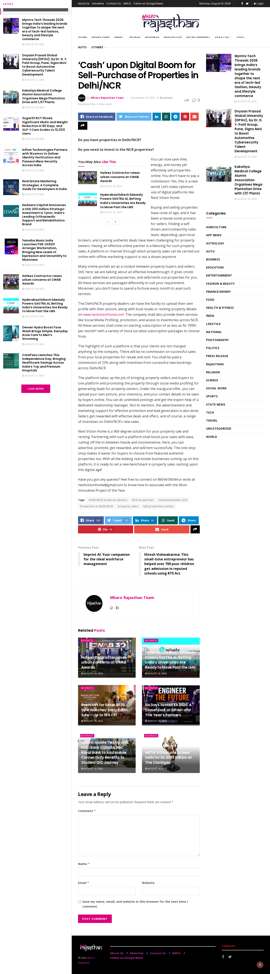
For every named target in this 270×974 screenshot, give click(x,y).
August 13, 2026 (93, 768)
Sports (212, 396)
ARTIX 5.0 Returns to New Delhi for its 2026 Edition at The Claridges (168, 757)
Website (148, 883)
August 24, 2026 (112, 186)
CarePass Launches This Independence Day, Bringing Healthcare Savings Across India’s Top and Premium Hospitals (44, 362)
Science (212, 380)
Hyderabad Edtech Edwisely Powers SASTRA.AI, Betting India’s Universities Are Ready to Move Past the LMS (45, 305)
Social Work (216, 388)
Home (82, 37)
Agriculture (216, 227)
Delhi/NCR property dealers (108, 500)
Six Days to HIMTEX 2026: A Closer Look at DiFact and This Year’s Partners (168, 710)
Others (97, 47)
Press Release (217, 356)
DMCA (127, 3)
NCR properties (143, 500)
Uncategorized (218, 428)
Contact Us (113, 3)
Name (84, 864)
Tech (240, 37)
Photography (217, 340)
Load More (36, 388)
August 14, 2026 (93, 720)
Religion (213, 372)
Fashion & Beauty (220, 284)
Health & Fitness (220, 308)
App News (213, 235)
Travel (211, 420)
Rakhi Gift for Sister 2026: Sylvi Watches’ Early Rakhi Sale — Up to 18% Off (104, 710)
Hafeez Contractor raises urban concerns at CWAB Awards (42, 280)
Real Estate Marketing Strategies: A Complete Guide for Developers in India (44, 185)
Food (210, 300)
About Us (83, 3)
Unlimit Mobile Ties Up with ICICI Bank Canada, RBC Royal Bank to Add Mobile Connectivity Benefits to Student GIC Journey (104, 752)
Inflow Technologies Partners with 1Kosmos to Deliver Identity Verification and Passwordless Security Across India (45, 157)
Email (83, 883)
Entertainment (198, 37)
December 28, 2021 (143, 98)
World (134, 37)
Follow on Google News (148, 3)
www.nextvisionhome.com (103, 314)
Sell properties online (158, 506)
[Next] (115, 222)
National (214, 332)
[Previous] (108, 222)
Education (173, 37)
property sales (128, 506)
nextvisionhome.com (173, 500)
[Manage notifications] (260, 964)
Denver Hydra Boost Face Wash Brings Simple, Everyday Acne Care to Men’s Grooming (45, 333)
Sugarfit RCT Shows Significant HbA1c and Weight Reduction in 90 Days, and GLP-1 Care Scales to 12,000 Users (45, 126)
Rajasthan (100, 37)
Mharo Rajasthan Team (107, 98)
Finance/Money (218, 292)
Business (152, 37)
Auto (82, 47)
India (118, 37)
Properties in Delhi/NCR (96, 506)
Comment (87, 811)
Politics (212, 348)
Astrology (215, 243)
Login (260, 3)
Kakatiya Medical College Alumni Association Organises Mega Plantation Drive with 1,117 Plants (43, 96)
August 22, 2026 (112, 212)
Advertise (98, 3)
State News (215, 404)
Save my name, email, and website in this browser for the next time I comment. (135, 904)
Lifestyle (222, 37)
